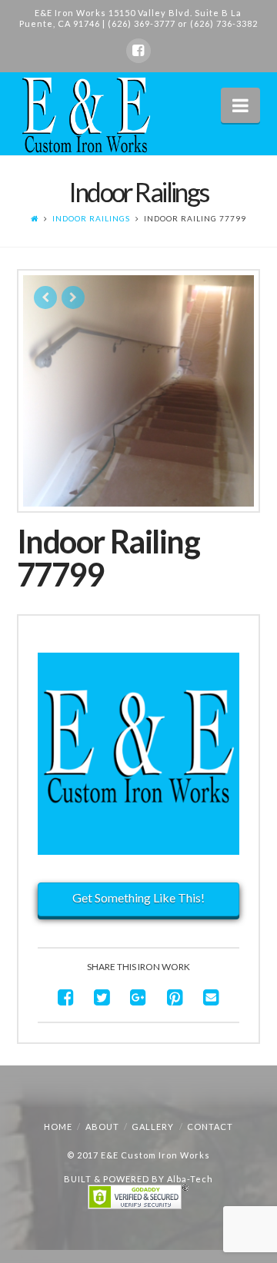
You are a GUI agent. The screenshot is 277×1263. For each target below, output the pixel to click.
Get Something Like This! (138, 897)
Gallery (153, 1127)
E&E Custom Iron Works (155, 1155)
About (102, 1127)
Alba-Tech (190, 1179)
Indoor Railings (91, 218)
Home (58, 1127)
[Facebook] (138, 50)
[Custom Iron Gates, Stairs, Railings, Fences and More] (84, 115)
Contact (210, 1127)
